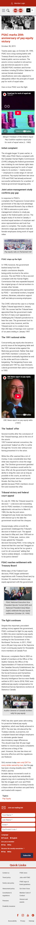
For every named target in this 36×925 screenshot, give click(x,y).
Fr (33, 10)
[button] (3, 12)
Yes (4, 845)
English (14, 838)
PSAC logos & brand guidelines (25, 883)
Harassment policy (8, 888)
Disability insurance (8, 906)
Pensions (5, 901)
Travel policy (6, 877)
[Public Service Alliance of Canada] (18, 11)
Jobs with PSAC (25, 877)
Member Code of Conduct (25, 894)
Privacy (22, 921)
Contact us (5, 873)
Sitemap (31, 921)
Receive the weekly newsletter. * (12, 848)
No (10, 845)
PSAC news (23, 873)
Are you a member (7, 842)
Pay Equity (6, 798)
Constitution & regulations (7, 894)
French (5, 838)
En (29, 10)
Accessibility (12, 921)
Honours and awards (24, 900)
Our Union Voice (25, 888)
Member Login (19, 3)
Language (4, 835)
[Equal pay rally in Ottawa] (18, 29)
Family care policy (8, 883)
